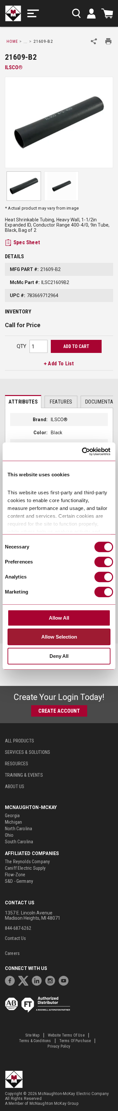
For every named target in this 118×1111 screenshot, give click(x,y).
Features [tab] (60, 402)
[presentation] (23, 401)
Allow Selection (59, 637)
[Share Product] (94, 41)
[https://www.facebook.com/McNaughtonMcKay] (11, 980)
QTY (21, 346)
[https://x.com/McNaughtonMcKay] (24, 980)
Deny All (59, 656)
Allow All (59, 618)
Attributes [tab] (23, 402)
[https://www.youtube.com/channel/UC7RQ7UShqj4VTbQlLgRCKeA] (65, 980)
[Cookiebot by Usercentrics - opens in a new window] (83, 452)
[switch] (103, 562)
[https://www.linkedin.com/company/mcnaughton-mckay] (38, 980)
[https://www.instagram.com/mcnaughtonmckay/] (51, 980)
